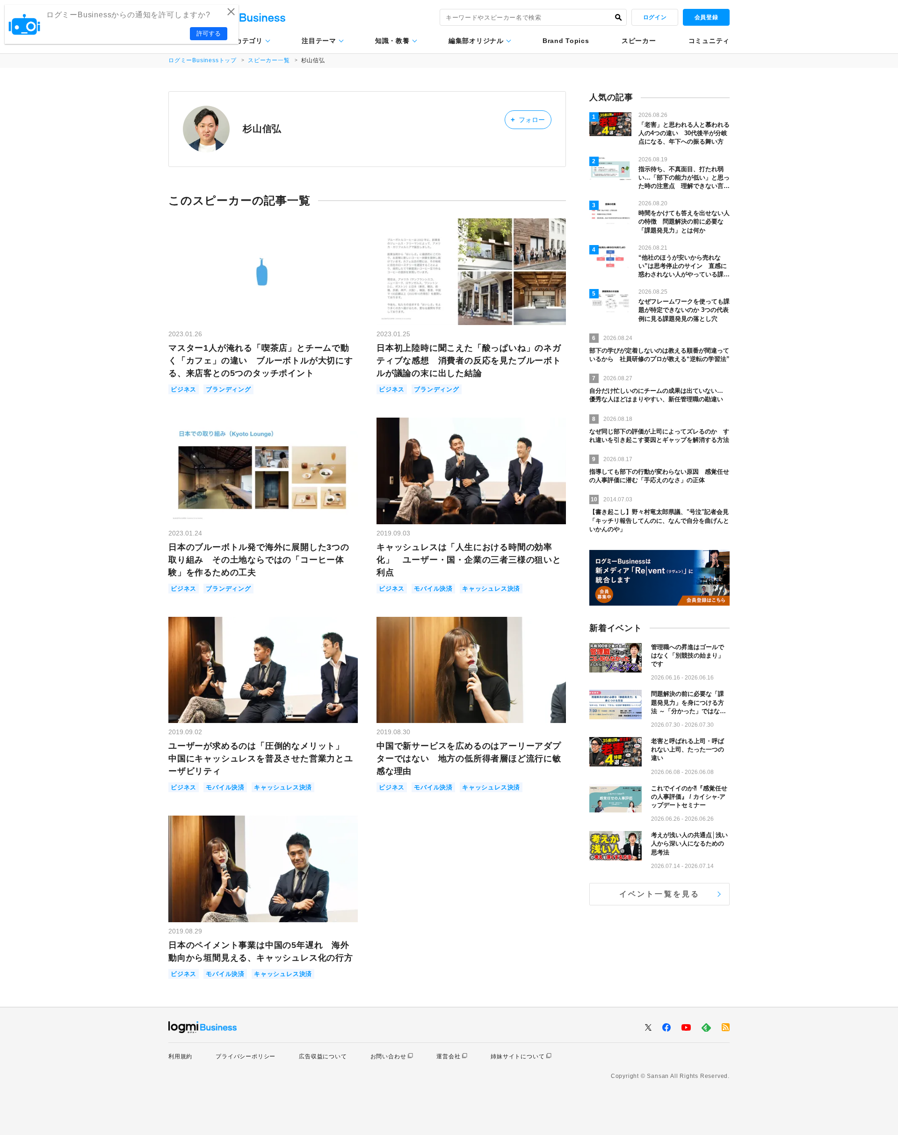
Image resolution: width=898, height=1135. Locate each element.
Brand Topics (566, 40)
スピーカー (639, 40)
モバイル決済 (433, 588)
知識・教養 (392, 40)
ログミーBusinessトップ (202, 60)
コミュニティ (709, 40)
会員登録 (706, 17)
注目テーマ (319, 40)
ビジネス (183, 389)
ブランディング (228, 389)
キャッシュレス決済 (491, 588)
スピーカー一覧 (269, 60)
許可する (208, 33)
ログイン (654, 17)
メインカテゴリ (239, 40)
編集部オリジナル (476, 40)
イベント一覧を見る (659, 894)
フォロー (528, 119)
